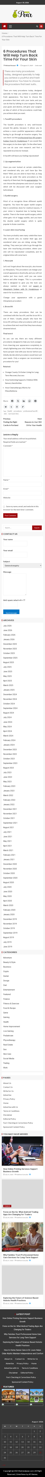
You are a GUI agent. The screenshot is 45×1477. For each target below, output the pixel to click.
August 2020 (8, 882)
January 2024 (9, 745)
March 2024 (8, 736)
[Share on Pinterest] (35, 401)
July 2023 (7, 772)
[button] (10, 26)
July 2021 (7, 832)
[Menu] (10, 26)
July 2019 (7, 942)
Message (7, 572)
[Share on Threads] (17, 406)
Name (6, 480)
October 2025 (9, 653)
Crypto (6, 971)
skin (5, 414)
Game (5, 1013)
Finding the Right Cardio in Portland (10, 422)
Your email (8, 550)
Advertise (7, 1095)
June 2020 (7, 891)
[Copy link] (23, 406)
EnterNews (21, 1474)
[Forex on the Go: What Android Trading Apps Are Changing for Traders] (22, 1194)
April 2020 (7, 901)
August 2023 (8, 768)
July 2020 (7, 887)
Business (7, 967)
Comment (8, 446)
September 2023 (10, 763)
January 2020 (9, 914)
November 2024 (10, 699)
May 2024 (7, 726)
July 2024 (7, 717)
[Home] (4, 26)
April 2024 (7, 731)
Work (5, 1068)
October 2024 (9, 704)
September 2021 (10, 823)
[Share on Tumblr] (11, 406)
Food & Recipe (9, 1008)
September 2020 (10, 878)
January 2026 (9, 639)
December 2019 (10, 919)
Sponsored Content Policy (14, 1127)
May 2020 (7, 896)
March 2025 (8, 685)
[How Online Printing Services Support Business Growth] (22, 1151)
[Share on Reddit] (5, 406)
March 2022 (8, 795)
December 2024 (10, 694)
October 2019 (9, 928)
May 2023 (7, 781)
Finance (6, 999)
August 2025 (8, 662)
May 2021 (7, 841)
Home (5, 1103)
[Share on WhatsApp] (29, 401)
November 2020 (10, 869)
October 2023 (9, 759)
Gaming (6, 1017)
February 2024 (9, 740)
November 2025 (10, 649)
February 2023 (9, 786)
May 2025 (7, 676)
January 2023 (9, 791)
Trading (6, 1063)
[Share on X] (18, 401)
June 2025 (7, 671)
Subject (6, 561)
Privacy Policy (9, 1099)
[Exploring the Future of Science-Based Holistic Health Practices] (22, 1280)
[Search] (37, 26)
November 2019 (10, 924)
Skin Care (7, 1054)
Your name (8, 539)
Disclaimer (7, 1115)
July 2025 (7, 667)
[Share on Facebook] (12, 401)
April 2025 (7, 681)
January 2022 (9, 804)
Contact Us (8, 1087)
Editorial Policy (9, 1119)
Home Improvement (11, 1026)
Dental (6, 976)
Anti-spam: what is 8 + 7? (14, 600)
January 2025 (9, 690)
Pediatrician (8, 1035)
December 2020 (10, 864)
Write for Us (8, 1091)
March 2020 (8, 905)
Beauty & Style (9, 962)
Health (9, 411)
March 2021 (8, 850)
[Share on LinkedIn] (23, 401)
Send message (11, 613)
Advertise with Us (10, 1107)
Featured (7, 994)
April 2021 (7, 846)
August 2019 (8, 937)
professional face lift (30, 411)
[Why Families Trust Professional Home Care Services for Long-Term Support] (22, 1237)
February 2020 (9, 910)
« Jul (3, 1465)
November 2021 (10, 814)
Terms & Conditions (11, 1111)
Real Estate (8, 1045)
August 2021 (8, 827)
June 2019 (7, 947)
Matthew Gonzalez (22, 1174)
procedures (18, 411)
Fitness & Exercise (11, 1003)
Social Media (8, 1058)
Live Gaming (8, 1031)
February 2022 (9, 800)
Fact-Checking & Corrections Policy (18, 1123)
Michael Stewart (10, 65)
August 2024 (8, 713)
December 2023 (10, 749)
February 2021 (9, 855)
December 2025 (10, 644)
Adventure (7, 958)
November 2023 (10, 754)
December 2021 (10, 809)
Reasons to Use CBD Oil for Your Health (33, 422)
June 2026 (7, 630)
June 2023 (7, 777)
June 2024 (7, 722)
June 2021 (7, 836)
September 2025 (10, 658)
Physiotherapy (9, 1040)
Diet (5, 985)
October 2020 (9, 873)
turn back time (13, 414)
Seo (5, 1049)
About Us (7, 1083)
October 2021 (9, 818)
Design (6, 981)
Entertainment (9, 990)
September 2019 (10, 933)
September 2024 (10, 708)
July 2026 (7, 626)
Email (6, 489)
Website (6, 497)
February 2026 (9, 635)
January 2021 (9, 859)
